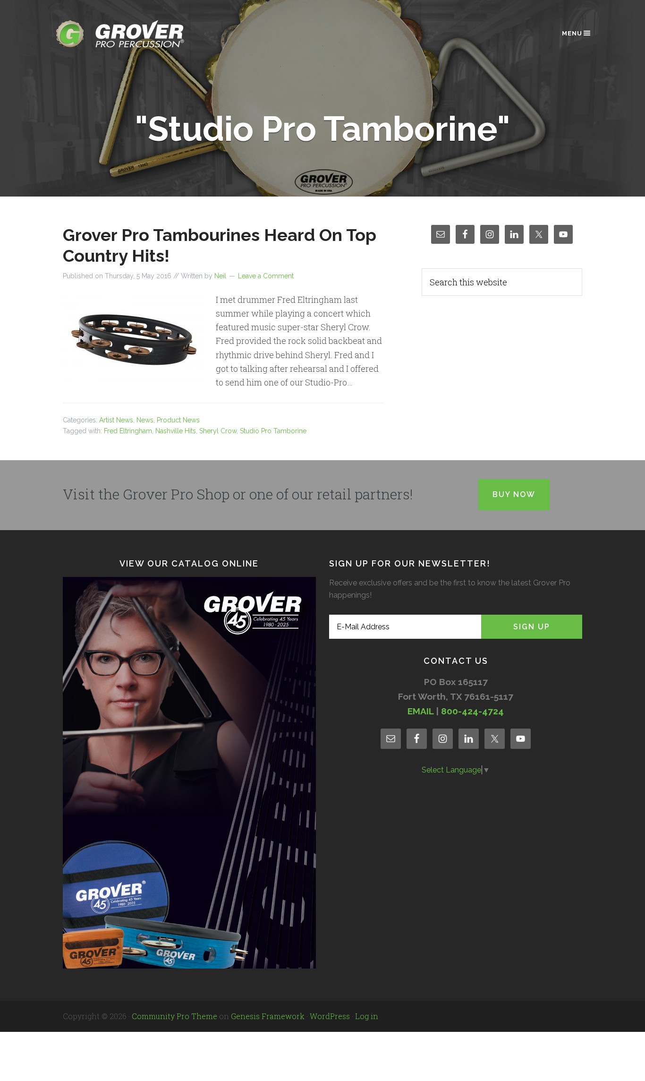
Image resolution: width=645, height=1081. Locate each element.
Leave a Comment (266, 276)
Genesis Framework (268, 1016)
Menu (572, 33)
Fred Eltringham (128, 431)
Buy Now (513, 494)
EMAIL (420, 711)
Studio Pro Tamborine (273, 431)
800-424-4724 (472, 711)
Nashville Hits (175, 431)
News (144, 420)
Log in (366, 1016)
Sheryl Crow (218, 431)
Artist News (116, 420)
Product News (178, 420)
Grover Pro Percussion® (136, 34)
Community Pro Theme (174, 1016)
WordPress (330, 1016)
